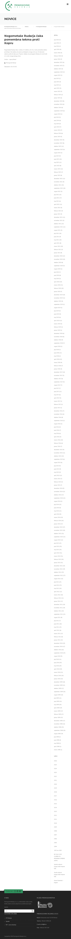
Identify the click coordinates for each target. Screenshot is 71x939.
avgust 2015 (57, 462)
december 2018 (58, 333)
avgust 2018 (57, 346)
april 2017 (56, 398)
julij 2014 (56, 504)
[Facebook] (15, 891)
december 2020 (58, 256)
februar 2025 (57, 94)
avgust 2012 (57, 578)
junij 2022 (56, 198)
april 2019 (56, 320)
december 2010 (58, 643)
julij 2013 (56, 543)
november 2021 (58, 220)
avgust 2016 (57, 424)
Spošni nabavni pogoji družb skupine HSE (59, 874)
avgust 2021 (57, 230)
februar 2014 (57, 520)
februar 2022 (57, 211)
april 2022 (56, 204)
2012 (55, 815)
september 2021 (58, 227)
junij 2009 (56, 701)
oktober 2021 (57, 223)
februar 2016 (57, 443)
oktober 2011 (57, 611)
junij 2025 (56, 82)
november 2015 (58, 453)
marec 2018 (57, 362)
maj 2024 (56, 123)
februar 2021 (57, 249)
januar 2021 (57, 252)
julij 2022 (56, 194)
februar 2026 (57, 56)
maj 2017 (56, 394)
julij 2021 (56, 233)
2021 (55, 780)
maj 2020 (56, 278)
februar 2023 (57, 172)
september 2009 (58, 691)
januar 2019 (57, 330)
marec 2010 (57, 672)
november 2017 (58, 375)
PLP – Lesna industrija (11, 925)
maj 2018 (56, 356)
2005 (55, 842)
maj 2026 (56, 46)
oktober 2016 (57, 417)
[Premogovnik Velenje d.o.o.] (17, 6)
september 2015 (58, 459)
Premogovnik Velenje (11, 63)
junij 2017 (56, 391)
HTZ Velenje (9, 918)
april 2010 (56, 669)
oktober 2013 (57, 533)
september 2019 (58, 304)
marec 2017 (57, 401)
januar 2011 (57, 640)
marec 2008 (57, 749)
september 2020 (58, 265)
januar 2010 (57, 679)
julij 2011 (56, 620)
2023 (55, 772)
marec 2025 (57, 91)
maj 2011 (56, 627)
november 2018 (58, 336)
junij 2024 (56, 120)
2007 (55, 835)
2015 (55, 803)
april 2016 (56, 436)
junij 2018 (56, 353)
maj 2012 (56, 588)
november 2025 (58, 65)
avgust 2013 (57, 540)
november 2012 (58, 569)
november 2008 (58, 724)
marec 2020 (57, 285)
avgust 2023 (57, 152)
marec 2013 (57, 556)
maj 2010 (56, 666)
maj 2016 (56, 433)
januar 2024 (57, 136)
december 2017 (58, 372)
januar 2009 (57, 717)
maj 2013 (56, 549)
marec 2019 (57, 324)
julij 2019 (56, 311)
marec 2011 (57, 633)
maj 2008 (56, 743)
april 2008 (56, 746)
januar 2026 (57, 59)
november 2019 (58, 298)
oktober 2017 (57, 378)
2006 (55, 839)
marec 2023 (57, 169)
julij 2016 (56, 427)
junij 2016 (56, 430)
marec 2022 (57, 207)
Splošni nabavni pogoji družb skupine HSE (59, 866)
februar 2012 (57, 598)
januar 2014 (57, 524)
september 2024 (58, 111)
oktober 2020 (57, 262)
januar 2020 (57, 291)
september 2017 (58, 382)
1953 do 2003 (58, 850)
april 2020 (56, 282)
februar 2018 (57, 365)
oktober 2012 (57, 572)
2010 (55, 823)
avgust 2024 (57, 114)
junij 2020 (56, 275)
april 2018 (56, 359)
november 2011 (58, 607)
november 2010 (58, 646)
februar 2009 (57, 714)
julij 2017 (56, 388)
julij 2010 (56, 659)
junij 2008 (56, 740)
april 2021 (56, 243)
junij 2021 (56, 236)
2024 (55, 768)
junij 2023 (56, 159)
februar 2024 (57, 133)
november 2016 (58, 414)
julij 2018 (56, 349)
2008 (55, 831)
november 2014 (58, 491)
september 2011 (58, 614)
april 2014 (56, 514)
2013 (55, 811)
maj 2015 (56, 472)
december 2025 (58, 62)
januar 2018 (57, 369)
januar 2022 (57, 214)
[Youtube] (20, 891)
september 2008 (58, 730)
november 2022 (58, 182)
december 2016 (58, 411)
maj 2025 (56, 85)
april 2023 (56, 165)
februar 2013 (57, 559)
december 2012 (58, 566)
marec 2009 (57, 711)
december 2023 (58, 140)
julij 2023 (56, 156)
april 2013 (56, 553)
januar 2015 (57, 485)
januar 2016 (57, 446)
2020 (55, 784)
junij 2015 (56, 469)
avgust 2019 (57, 307)
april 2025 (56, 88)
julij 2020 (56, 272)
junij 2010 (56, 662)
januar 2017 (57, 407)
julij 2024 (56, 117)
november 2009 (58, 685)
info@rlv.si (43, 924)
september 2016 (58, 420)
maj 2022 (56, 201)
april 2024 (56, 127)
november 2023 (58, 143)
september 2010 (58, 653)
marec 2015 (57, 478)
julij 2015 (56, 466)
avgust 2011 (57, 617)
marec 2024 (57, 130)
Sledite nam (9, 891)
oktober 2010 (57, 649)
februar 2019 (57, 327)
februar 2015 (57, 482)
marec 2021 (57, 246)
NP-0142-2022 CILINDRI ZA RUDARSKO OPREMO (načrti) (59, 857)
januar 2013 (57, 562)
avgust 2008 (57, 733)
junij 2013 (56, 546)
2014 (55, 807)
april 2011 (56, 630)
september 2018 (58, 343)
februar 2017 (57, 404)
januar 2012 (57, 601)
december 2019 (58, 294)
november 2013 (58, 530)
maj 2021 (56, 240)
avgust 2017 (57, 385)
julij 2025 (56, 78)
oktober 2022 (57, 185)
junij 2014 (56, 507)
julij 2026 (56, 40)
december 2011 (58, 604)
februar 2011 (57, 637)
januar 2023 (57, 175)
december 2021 (58, 217)
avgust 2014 (57, 501)
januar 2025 (57, 98)
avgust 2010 (57, 656)
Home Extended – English (58, 881)
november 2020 (58, 259)
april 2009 (56, 708)
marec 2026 (57, 52)
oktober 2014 (57, 495)
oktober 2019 (57, 301)
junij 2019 (56, 314)
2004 (55, 846)
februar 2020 (57, 288)
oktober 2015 (57, 456)
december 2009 (58, 682)
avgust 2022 (57, 191)
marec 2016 (57, 440)
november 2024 (58, 104)
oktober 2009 (57, 688)
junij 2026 (56, 43)
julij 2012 (56, 582)
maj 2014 (56, 511)
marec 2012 (57, 595)
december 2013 (58, 527)
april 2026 (56, 49)
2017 (55, 796)
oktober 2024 (57, 107)
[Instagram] (17, 891)
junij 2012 (56, 585)
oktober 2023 (57, 146)
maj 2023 (56, 162)
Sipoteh (8, 921)
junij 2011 (56, 624)
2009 (55, 827)
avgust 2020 (57, 269)
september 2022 (58, 188)
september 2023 (58, 149)
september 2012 (58, 575)
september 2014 (58, 498)
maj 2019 (56, 317)
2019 (55, 788)
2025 (55, 765)
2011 (55, 819)
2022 (55, 776)
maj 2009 (56, 704)
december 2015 (58, 449)
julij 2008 (56, 737)
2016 (55, 800)
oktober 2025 (57, 69)
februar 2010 (57, 675)
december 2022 (58, 178)
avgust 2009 (57, 695)
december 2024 (58, 101)
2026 (55, 761)
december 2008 (58, 720)
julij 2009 (56, 698)
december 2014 (58, 488)
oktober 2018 (57, 340)
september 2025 (58, 72)
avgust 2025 (57, 75)
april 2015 (56, 475)
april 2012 (56, 591)
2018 (55, 792)
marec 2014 (57, 517)
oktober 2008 (57, 727)
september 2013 (58, 537)
